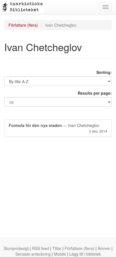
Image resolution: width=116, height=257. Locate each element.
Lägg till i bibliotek (85, 254)
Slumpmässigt (16, 248)
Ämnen (104, 248)
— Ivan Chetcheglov (58, 127)
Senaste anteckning (33, 254)
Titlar (56, 248)
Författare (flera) (23, 25)
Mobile (60, 254)
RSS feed (40, 248)
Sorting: (104, 72)
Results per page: (95, 93)
